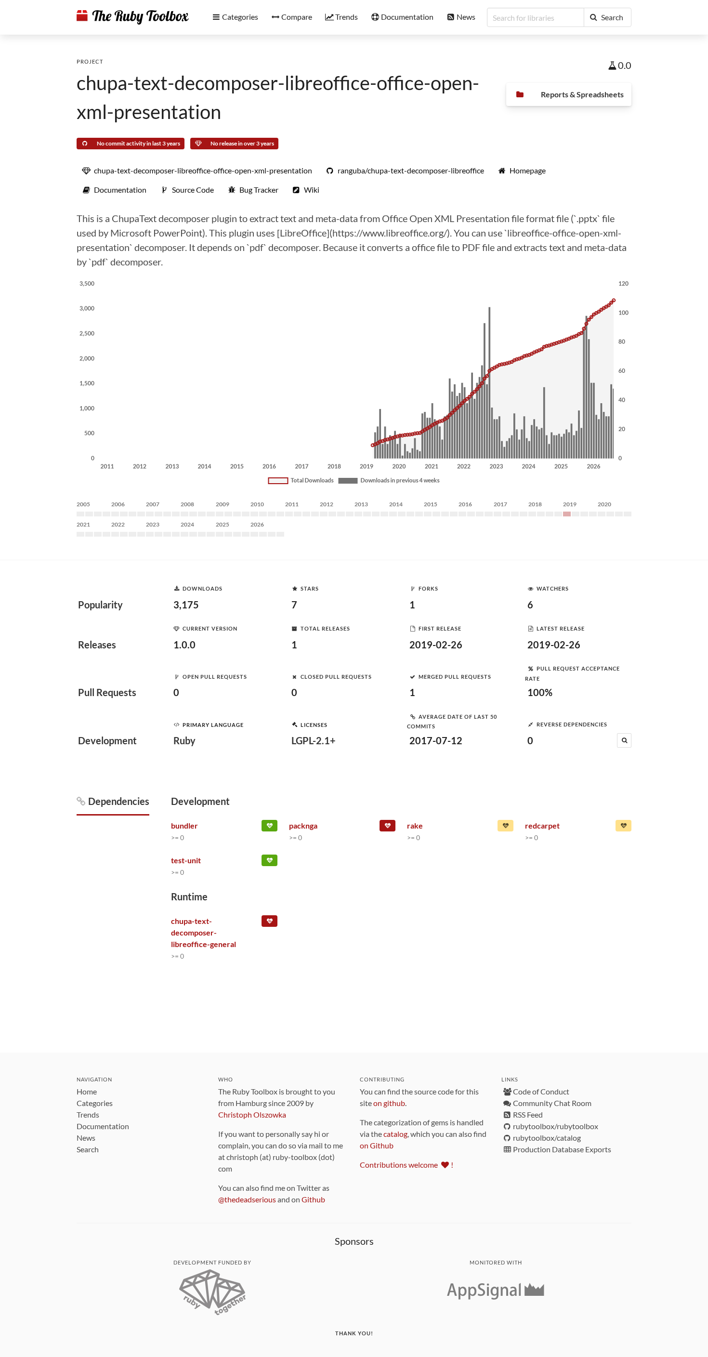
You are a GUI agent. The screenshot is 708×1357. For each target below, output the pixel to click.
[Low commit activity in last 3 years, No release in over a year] (623, 827)
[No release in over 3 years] (387, 827)
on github (389, 1102)
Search (88, 1149)
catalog (395, 1133)
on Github (376, 1145)
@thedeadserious (247, 1199)
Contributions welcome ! (406, 1164)
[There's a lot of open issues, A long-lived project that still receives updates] (505, 827)
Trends (88, 1114)
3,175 (186, 604)
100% (539, 692)
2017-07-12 (435, 740)
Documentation (103, 1126)
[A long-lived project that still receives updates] (269, 827)
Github (313, 1199)
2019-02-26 (435, 644)
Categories (95, 1102)
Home (87, 1091)
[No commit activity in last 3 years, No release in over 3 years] (269, 923)
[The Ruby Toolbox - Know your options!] (133, 17)
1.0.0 (184, 644)
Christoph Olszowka (252, 1114)
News (86, 1137)
